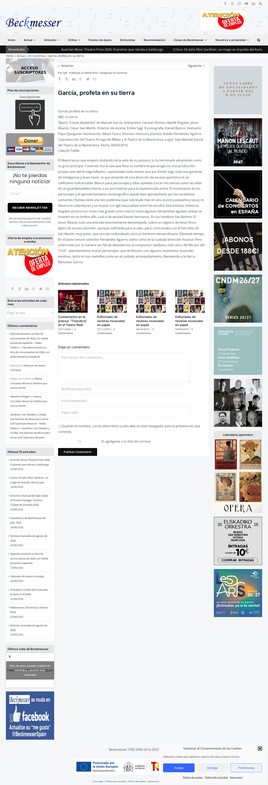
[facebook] (225, 3)
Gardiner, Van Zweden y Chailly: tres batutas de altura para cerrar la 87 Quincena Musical (30, 432)
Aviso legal (98, 781)
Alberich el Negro (20, 396)
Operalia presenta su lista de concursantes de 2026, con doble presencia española (30, 352)
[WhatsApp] (33, 288)
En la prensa (120, 73)
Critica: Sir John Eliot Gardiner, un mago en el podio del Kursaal (186, 49)
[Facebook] (12, 288)
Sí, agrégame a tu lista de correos (125, 441)
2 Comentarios (67, 331)
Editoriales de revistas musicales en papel (111, 321)
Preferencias (246, 768)
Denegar (212, 768)
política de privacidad (23, 221)
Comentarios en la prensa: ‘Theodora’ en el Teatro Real (72, 321)
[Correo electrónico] (47, 288)
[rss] (260, 3)
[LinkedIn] (26, 288)
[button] (260, 748)
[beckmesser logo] (33, 14)
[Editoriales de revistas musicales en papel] (112, 292)
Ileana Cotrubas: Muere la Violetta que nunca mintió (28, 383)
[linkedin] (253, 3)
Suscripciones (30, 97)
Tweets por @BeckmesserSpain (30, 670)
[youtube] (246, 3)
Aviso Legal (236, 777)
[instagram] (239, 3)
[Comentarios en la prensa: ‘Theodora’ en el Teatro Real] (73, 292)
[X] (19, 288)
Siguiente (195, 66)
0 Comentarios (106, 331)
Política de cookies (193, 777)
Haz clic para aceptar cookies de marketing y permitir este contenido (30, 670)
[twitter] (232, 3)
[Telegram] (40, 288)
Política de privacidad (216, 777)
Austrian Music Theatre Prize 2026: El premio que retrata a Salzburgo (79, 49)
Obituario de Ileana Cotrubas (27, 576)
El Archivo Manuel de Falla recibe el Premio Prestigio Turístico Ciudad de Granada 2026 (29, 500)
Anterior (67, 66)
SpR (65, 73)
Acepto (178, 768)
